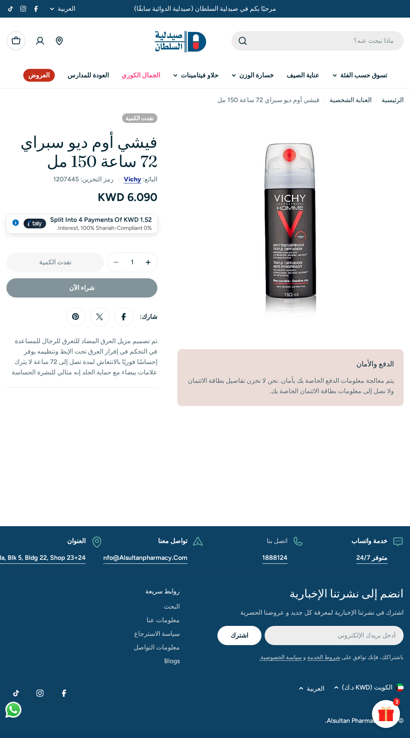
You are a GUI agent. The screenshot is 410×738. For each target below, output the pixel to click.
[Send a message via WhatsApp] (13, 709)
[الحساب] (40, 41)
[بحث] (242, 41)
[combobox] (317, 40)
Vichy (132, 179)
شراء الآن (81, 288)
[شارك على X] (99, 316)
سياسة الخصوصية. (280, 657)
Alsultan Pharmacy (353, 720)
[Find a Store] (59, 41)
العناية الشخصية (351, 100)
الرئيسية (393, 100)
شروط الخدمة (323, 657)
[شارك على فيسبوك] (123, 316)
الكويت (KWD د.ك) (367, 687)
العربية (66, 9)
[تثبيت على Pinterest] (75, 316)
